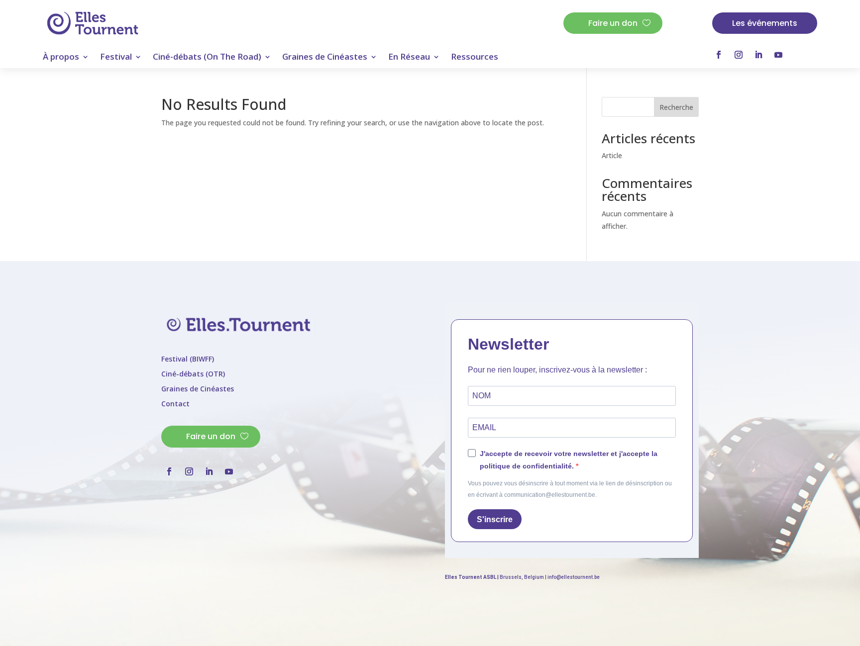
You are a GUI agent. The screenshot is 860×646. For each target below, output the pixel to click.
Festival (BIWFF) (187, 360)
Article (612, 155)
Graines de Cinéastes (324, 57)
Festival (116, 57)
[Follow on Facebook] (719, 55)
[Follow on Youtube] (778, 55)
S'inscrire (495, 519)
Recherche (676, 107)
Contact (175, 404)
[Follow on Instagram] (739, 55)
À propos (61, 57)
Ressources (474, 57)
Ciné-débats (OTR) (193, 374)
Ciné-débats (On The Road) (207, 57)
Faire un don (613, 23)
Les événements (764, 23)
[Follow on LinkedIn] (758, 55)
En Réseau (409, 57)
